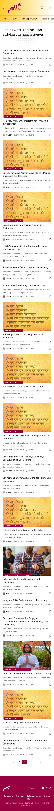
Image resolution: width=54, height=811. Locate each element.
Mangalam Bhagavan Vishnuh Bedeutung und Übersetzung (25, 52)
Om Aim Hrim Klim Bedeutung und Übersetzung (26, 71)
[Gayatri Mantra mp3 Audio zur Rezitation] (27, 368)
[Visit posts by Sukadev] (4, 65)
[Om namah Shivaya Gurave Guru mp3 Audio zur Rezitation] (27, 417)
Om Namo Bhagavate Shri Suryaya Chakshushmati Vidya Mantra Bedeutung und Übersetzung (25, 621)
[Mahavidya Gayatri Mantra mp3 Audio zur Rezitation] (27, 316)
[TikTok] (49, 788)
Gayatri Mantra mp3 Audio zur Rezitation (23, 386)
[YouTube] (43, 788)
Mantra (8, 117)
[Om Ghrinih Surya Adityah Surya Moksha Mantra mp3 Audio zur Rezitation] (27, 154)
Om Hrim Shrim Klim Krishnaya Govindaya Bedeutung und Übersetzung (23, 458)
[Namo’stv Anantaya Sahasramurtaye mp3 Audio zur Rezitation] (27, 102)
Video (27, 575)
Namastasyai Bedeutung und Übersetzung (24, 285)
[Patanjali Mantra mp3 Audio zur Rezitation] (27, 512)
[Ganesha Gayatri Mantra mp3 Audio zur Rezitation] (27, 207)
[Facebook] (40, 788)
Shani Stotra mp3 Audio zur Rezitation (21, 722)
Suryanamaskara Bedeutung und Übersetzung (25, 267)
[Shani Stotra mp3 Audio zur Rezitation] (27, 704)
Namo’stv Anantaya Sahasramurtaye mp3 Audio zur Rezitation (26, 122)
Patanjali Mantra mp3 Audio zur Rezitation (23, 529)
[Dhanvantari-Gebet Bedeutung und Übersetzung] (27, 655)
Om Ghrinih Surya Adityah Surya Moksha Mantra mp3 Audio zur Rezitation (26, 174)
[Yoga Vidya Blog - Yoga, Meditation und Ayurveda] (14, 8)
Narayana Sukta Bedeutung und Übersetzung (25, 600)
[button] (5, 8)
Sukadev (9, 65)
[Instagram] (46, 788)
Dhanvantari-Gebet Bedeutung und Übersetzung (27, 673)
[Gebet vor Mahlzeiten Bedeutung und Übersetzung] (27, 561)
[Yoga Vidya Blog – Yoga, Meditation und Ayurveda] (6, 788)
